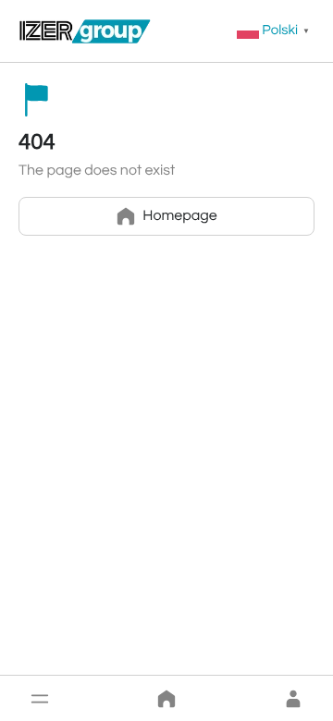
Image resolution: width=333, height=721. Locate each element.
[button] (39, 699)
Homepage (179, 216)
